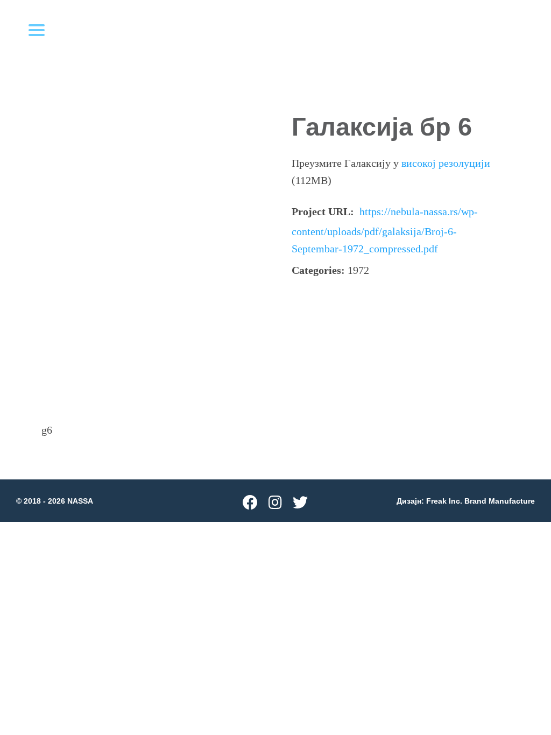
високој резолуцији (445, 163)
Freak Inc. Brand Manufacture (480, 501)
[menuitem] (250, 505)
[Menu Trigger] (37, 29)
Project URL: (323, 211)
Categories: (318, 270)
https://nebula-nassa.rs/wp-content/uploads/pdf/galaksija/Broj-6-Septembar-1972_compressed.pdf (385, 230)
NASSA (80, 501)
